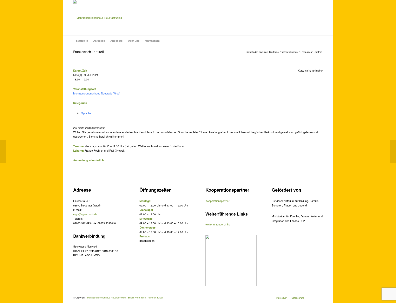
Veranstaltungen (290, 51)
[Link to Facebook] (320, 297)
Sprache (86, 113)
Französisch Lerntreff (88, 51)
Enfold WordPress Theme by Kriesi (145, 297)
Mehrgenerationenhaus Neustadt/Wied (106, 297)
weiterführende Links (217, 224)
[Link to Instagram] (313, 297)
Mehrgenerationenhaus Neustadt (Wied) (96, 93)
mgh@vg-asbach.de (85, 214)
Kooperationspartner (217, 201)
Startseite (274, 51)
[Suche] (320, 40)
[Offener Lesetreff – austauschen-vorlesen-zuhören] (3, 151)
